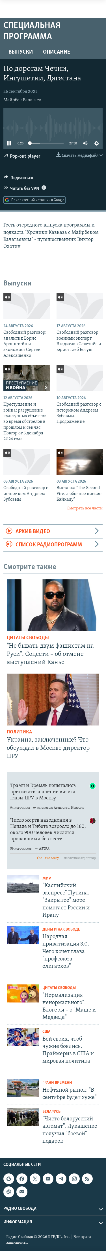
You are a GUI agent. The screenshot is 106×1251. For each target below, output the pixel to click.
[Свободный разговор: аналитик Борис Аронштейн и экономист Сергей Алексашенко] (26, 306)
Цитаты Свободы (28, 638)
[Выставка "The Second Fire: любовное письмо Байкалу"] (80, 462)
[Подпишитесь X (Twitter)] (35, 1178)
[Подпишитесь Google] (8, 1178)
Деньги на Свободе (61, 929)
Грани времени (57, 1083)
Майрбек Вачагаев (22, 100)
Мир (46, 878)
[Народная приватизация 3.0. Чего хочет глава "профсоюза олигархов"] (23, 935)
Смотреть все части (85, 508)
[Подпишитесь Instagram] (74, 1178)
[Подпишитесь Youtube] (48, 1178)
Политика (19, 732)
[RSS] (87, 1178)
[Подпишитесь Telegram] (61, 1178)
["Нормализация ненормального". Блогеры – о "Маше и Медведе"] (23, 993)
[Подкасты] (8, 1191)
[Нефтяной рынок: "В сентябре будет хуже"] (23, 1088)
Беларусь (51, 1112)
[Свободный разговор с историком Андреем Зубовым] (26, 462)
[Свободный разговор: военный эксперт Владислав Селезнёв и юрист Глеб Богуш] (80, 306)
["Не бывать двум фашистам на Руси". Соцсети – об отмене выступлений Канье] (53, 605)
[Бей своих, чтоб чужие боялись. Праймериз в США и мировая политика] (23, 1037)
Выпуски (20, 52)
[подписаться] (21, 1191)
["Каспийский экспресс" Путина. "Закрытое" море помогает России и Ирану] (23, 884)
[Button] (18, 179)
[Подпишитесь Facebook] (21, 1178)
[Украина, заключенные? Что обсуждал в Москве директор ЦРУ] (53, 699)
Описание (56, 52)
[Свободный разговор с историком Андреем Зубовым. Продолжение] (80, 378)
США (46, 1032)
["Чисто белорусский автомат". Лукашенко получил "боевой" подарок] (23, 1117)
